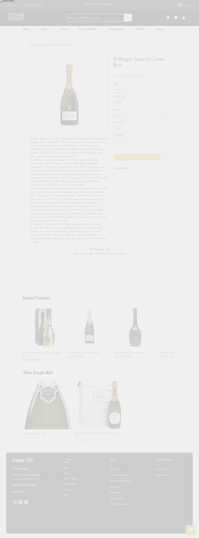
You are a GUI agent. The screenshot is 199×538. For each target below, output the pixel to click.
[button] (113, 285)
